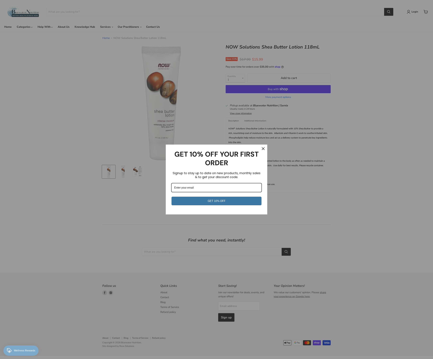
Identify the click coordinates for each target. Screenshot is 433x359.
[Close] (263, 149)
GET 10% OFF (216, 201)
